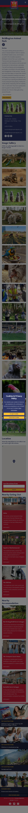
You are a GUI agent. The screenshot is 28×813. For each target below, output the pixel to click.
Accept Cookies (14, 414)
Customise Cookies (14, 417)
